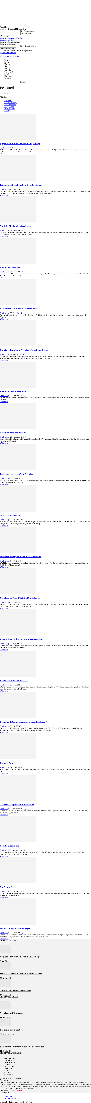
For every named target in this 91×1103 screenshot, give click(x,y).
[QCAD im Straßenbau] (18, 511)
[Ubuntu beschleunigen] (18, 263)
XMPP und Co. (7, 887)
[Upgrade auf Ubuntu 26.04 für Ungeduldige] (18, 139)
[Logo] (5, 56)
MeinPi (7, 74)
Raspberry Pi (9, 72)
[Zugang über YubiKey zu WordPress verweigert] (18, 635)
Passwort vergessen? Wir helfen (11, 38)
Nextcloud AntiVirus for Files (13, 433)
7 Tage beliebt (9, 107)
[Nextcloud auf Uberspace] (5, 1009)
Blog (6, 60)
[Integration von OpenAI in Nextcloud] (18, 470)
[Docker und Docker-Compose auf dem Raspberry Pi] (18, 717)
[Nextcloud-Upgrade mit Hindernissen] (18, 800)
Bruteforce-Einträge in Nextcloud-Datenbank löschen (24, 350)
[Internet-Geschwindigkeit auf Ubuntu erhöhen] (18, 180)
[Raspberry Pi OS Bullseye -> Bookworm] (18, 304)
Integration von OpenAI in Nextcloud (17, 474)
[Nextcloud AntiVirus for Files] (18, 428)
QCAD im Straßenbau (10, 515)
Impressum (8, 1096)
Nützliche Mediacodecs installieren (15, 226)
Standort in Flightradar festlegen (15, 928)
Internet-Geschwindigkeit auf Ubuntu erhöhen (21, 185)
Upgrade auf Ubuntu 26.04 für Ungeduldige (20, 143)
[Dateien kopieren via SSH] (5, 1025)
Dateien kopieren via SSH (11, 1030)
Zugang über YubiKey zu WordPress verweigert (22, 639)
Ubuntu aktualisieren (9, 846)
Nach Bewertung (10, 109)
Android (7, 68)
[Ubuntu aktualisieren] (18, 841)
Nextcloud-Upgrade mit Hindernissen (17, 804)
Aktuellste (8, 101)
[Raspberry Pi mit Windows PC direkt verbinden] (5, 1042)
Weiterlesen (4, 154)
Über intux (8, 76)
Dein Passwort (26, 33)
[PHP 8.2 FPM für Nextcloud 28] (18, 387)
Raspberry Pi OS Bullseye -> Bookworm (18, 309)
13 (21, 602)
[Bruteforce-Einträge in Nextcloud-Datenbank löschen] (18, 346)
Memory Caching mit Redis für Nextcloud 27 (20, 556)
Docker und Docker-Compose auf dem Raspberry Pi (23, 722)
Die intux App (6, 763)
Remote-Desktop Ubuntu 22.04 (14, 680)
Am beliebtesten (10, 105)
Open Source (9, 70)
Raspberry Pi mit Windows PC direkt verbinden (22, 1047)
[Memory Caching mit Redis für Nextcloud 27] (18, 552)
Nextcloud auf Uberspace (11, 1013)
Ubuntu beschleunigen (10, 267)
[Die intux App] (18, 759)
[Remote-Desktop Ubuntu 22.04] (18, 676)
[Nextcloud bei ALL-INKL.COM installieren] (18, 594)
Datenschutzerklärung (7, 40)
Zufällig (7, 111)
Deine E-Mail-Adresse (28, 46)
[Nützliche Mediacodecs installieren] (18, 222)
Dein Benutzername (28, 31)
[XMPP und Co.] (18, 883)
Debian (7, 62)
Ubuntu (7, 64)
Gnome (7, 66)
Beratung (7, 78)
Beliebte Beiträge (10, 103)
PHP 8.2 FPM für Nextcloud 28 (14, 391)
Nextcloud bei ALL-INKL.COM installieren (20, 598)
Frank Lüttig (4, 148)
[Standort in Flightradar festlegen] (18, 924)
